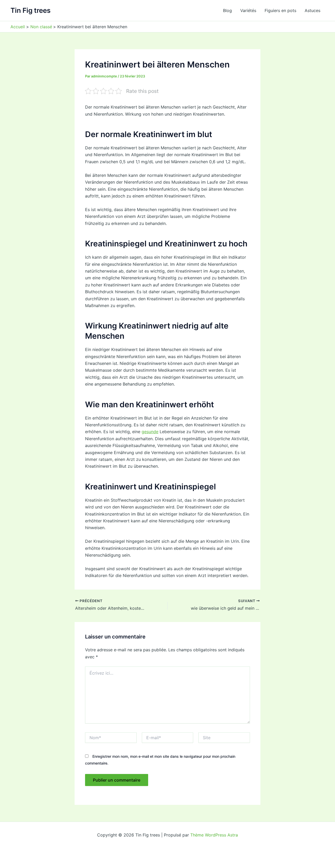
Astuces (312, 10)
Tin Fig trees (30, 10)
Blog (227, 10)
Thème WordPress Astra (214, 835)
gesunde (150, 431)
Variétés (248, 10)
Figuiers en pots (280, 10)
